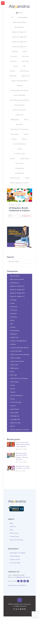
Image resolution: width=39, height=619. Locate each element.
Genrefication (24, 71)
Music (26, 119)
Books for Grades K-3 (20, 46)
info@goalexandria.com (22, 577)
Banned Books (23, 17)
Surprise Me (19, 163)
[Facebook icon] (14, 609)
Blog (11, 523)
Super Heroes (24, 158)
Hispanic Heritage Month (19, 80)
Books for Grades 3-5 (19, 32)
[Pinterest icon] (23, 609)
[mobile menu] (3, 3)
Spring (19, 149)
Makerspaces (15, 119)
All (12, 17)
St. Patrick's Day (19, 153)
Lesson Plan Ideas (19, 95)
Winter (27, 178)
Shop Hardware (15, 556)
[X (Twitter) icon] (16, 609)
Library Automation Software (19, 100)
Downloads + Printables (17, 553)
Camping (15, 51)
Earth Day (25, 61)
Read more (27, 216)
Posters (14, 139)
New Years (19, 124)
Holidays (19, 85)
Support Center (15, 559)
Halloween (13, 76)
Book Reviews (19, 27)
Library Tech (20, 114)
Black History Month (19, 22)
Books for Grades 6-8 (19, 37)
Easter (16, 66)
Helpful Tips (25, 76)
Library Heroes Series (19, 110)
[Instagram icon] (25, 609)
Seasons (24, 139)
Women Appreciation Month (19, 183)
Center (25, 51)
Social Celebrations (19, 144)
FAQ (11, 530)
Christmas (13, 56)
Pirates (26, 134)
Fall (24, 66)
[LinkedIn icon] (20, 609)
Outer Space (15, 134)
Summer (12, 158)
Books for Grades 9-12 (19, 42)
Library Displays (19, 105)
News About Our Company (19, 129)
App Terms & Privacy (16, 540)
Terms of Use (14, 533)
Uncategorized (19, 173)
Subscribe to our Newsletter (17, 585)
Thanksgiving (19, 168)
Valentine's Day (15, 178)
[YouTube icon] (18, 609)
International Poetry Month (20, 90)
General (12, 71)
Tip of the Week (15, 563)
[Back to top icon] (19, 600)
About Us (13, 526)
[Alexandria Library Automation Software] (19, 7)
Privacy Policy (14, 536)
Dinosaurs (13, 61)
